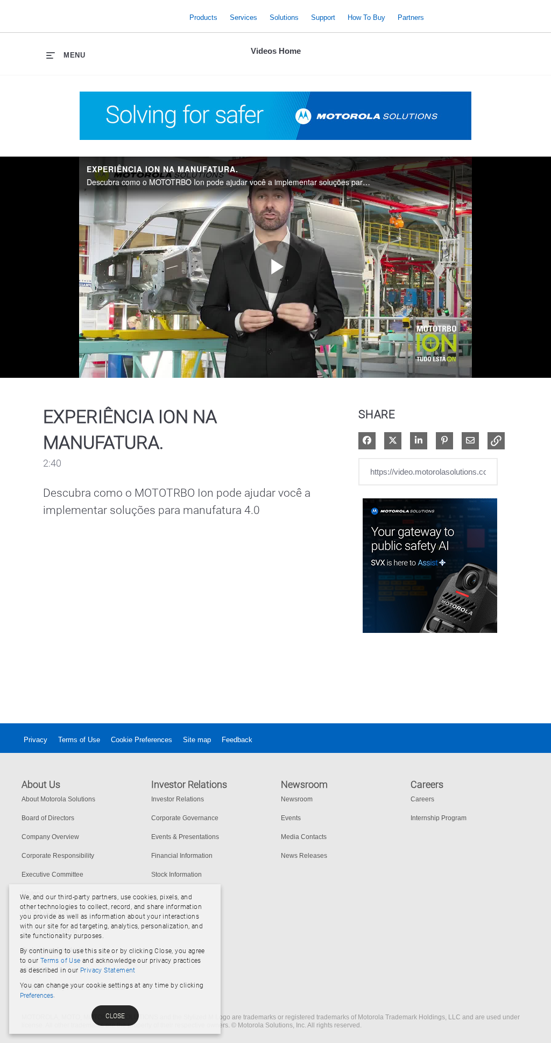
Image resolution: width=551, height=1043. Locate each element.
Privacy (35, 740)
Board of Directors (48, 818)
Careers (422, 799)
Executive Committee (52, 874)
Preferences (36, 995)
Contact (520, 10)
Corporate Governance (184, 818)
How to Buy (366, 17)
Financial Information (182, 855)
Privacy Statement (108, 970)
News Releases (304, 855)
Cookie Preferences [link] (141, 740)
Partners (411, 17)
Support (323, 17)
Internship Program (439, 818)
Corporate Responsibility (58, 855)
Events (291, 818)
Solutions (284, 17)
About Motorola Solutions (58, 799)
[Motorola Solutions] (97, 17)
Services (243, 17)
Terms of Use (79, 740)
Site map (197, 740)
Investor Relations (177, 799)
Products (203, 17)
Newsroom (297, 799)
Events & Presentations (185, 837)
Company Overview (50, 837)
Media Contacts (304, 837)
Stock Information (176, 874)
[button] (496, 440)
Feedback (237, 740)
